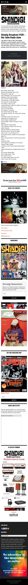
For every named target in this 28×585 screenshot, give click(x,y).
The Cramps (4, 228)
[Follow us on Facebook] (2, 528)
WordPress (16, 583)
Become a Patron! (5, 393)
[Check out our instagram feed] (8, 528)
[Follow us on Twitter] (4, 528)
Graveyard (3, 233)
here (8, 236)
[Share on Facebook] (2, 162)
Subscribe (14, 298)
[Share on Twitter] (4, 162)
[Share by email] (6, 162)
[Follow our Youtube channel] (6, 528)
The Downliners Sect (6, 230)
